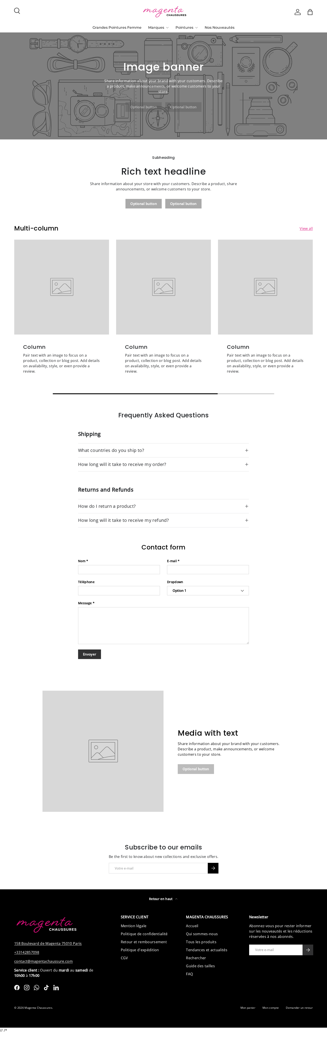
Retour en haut (161, 899)
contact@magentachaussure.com (43, 961)
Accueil (192, 925)
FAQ (189, 974)
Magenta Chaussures (38, 1008)
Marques (156, 27)
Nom (81, 561)
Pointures (184, 27)
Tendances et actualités (206, 949)
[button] (310, 12)
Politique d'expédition (140, 949)
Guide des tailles (200, 966)
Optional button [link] (143, 107)
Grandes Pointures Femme (117, 27)
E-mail (172, 561)
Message (85, 603)
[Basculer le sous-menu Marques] (167, 27)
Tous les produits (201, 941)
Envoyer (89, 654)
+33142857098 (26, 952)
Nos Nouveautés (219, 27)
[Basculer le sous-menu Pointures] (196, 27)
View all (306, 228)
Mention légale (133, 925)
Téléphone (86, 582)
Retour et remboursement (144, 941)
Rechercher (196, 957)
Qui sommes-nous (202, 933)
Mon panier (247, 1008)
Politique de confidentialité (144, 933)
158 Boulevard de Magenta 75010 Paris (48, 943)
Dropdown (175, 582)
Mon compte (270, 1008)
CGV (124, 957)
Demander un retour (299, 1008)
